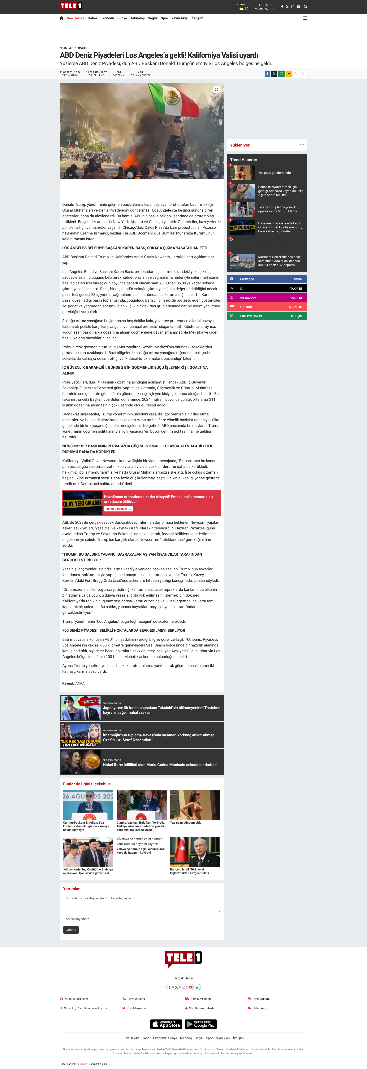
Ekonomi (107, 18)
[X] (176, 987)
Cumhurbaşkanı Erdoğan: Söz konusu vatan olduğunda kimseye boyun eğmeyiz (86, 826)
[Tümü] (302, 145)
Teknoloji (137, 18)
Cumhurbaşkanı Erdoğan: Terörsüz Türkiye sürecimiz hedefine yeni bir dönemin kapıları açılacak (141, 826)
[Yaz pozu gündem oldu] (195, 804)
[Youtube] (191, 987)
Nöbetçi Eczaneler (76, 999)
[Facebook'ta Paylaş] (267, 74)
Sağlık (153, 18)
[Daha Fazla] (289, 74)
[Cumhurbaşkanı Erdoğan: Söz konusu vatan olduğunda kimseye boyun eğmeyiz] (88, 804)
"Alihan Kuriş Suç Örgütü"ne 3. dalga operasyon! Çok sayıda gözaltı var (88, 871)
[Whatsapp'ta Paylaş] (281, 74)
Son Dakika (75, 18)
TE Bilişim (81, 1063)
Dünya (122, 18)
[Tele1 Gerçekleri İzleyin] (71, 7)
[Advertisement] (267, 109)
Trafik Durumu (261, 999)
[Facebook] (169, 987)
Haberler (66, 47)
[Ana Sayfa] (62, 18)
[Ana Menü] (305, 18)
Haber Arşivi (260, 1008)
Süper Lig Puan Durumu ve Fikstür (85, 1008)
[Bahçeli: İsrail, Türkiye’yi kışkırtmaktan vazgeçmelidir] (195, 851)
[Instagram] (183, 987)
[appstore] (166, 1024)
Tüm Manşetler (136, 1008)
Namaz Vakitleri (200, 999)
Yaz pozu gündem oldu (185, 822)
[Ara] (305, 6)
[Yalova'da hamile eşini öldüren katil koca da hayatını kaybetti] (142, 841)
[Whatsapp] (198, 987)
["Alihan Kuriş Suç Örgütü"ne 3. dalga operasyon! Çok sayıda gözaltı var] (88, 851)
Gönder (71, 930)
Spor (164, 18)
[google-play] (201, 1024)
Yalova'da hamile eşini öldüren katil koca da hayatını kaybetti (141, 850)
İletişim (197, 18)
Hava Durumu (136, 999)
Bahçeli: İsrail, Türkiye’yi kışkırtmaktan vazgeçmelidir (189, 871)
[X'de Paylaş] (274, 74)
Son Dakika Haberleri (202, 1008)
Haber (92, 18)
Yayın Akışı (179, 18)
